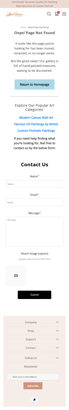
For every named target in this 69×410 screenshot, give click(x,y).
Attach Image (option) (34, 253)
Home (23, 27)
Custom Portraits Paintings (36, 131)
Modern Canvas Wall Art (36, 117)
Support (31, 339)
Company (31, 322)
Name (34, 176)
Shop (30, 331)
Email (34, 195)
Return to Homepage (34, 84)
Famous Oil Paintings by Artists (36, 124)
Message (34, 213)
